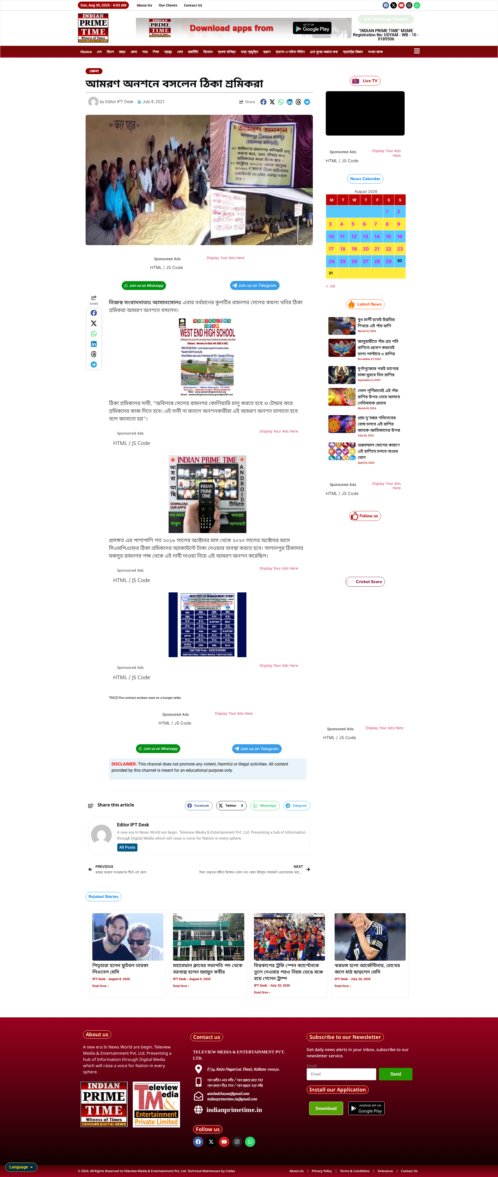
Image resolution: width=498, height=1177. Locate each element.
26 (354, 261)
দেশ (99, 51)
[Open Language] (31, 1167)
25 (343, 261)
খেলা (180, 51)
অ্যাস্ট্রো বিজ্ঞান (353, 51)
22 (388, 249)
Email (312, 1066)
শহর (145, 51)
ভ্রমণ (267, 51)
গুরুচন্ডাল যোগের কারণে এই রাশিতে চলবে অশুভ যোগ (379, 452)
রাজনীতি (193, 51)
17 (331, 249)
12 (354, 236)
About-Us (144, 5)
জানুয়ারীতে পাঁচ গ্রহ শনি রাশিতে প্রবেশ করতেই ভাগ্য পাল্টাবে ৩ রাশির (378, 348)
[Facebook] (386, 5)
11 (342, 236)
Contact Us (193, 5)
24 (332, 261)
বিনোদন (208, 51)
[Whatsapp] (417, 5)
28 (377, 261)
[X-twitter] (393, 5)
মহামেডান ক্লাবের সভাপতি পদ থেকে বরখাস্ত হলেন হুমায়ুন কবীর (208, 969)
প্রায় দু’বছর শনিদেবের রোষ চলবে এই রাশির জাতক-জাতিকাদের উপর (379, 424)
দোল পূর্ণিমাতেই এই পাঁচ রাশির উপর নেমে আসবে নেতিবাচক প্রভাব (379, 397)
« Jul (330, 285)
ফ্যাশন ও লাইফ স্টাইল (290, 51)
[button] (263, 102)
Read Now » (100, 986)
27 (366, 261)
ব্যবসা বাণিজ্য (227, 51)
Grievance (385, 1171)
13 (365, 236)
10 (331, 236)
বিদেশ (110, 51)
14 (377, 236)
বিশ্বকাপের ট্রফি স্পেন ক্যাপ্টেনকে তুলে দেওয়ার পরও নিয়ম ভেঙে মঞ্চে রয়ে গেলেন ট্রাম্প (288, 972)
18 (342, 249)
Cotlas (230, 1171)
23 (400, 249)
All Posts (127, 847)
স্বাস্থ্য (168, 51)
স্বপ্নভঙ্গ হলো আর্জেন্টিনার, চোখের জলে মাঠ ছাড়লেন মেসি (367, 969)
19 (354, 249)
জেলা (134, 51)
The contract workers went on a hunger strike (150, 698)
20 (366, 249)
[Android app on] (353, 1108)
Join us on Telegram (257, 285)
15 (388, 236)
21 (376, 249)
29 (389, 261)
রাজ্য (122, 51)
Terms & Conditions (355, 1171)
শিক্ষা (156, 51)
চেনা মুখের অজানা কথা (324, 51)
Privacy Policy (322, 1171)
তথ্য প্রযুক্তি (249, 51)
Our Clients (168, 5)
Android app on (370, 1105)
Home (86, 51)
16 (400, 236)
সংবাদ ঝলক (375, 51)
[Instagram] (409, 5)
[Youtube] (401, 5)
